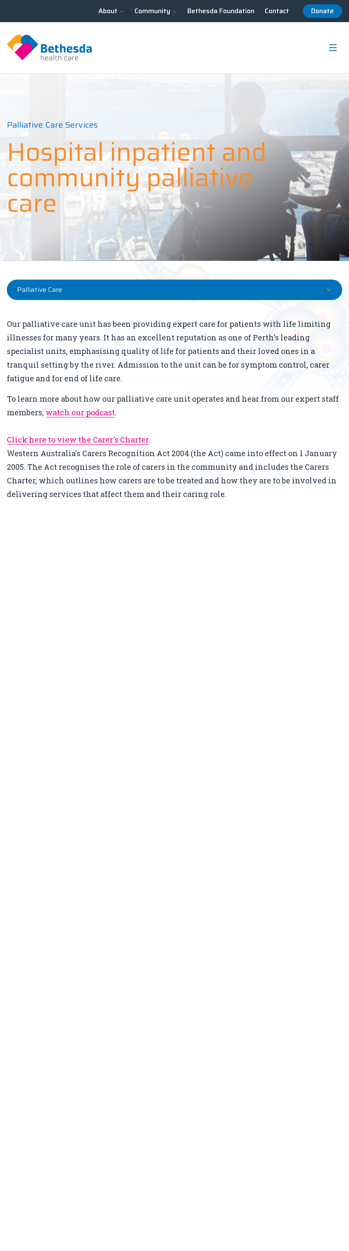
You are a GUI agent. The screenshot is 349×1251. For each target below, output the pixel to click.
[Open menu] (332, 47)
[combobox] (174, 290)
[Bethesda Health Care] (49, 47)
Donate (322, 11)
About (107, 11)
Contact (277, 11)
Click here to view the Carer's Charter (78, 439)
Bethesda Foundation (221, 11)
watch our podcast (80, 412)
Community (152, 11)
